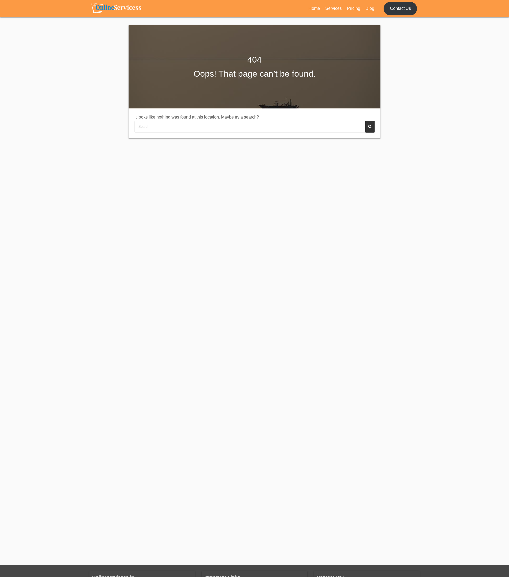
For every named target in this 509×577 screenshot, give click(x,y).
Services (333, 8)
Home (314, 8)
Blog (370, 8)
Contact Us (400, 8)
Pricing (353, 8)
